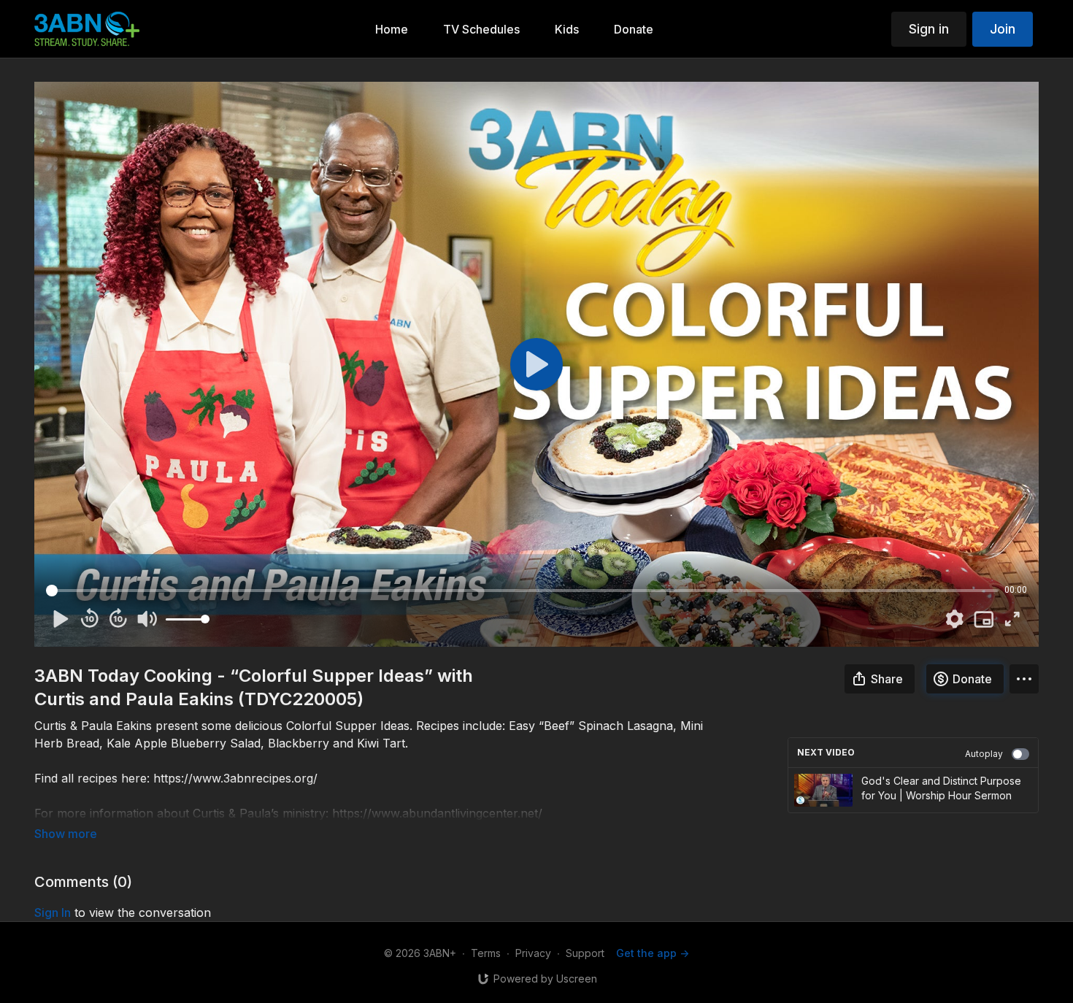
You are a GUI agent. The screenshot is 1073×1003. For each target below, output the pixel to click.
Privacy (533, 953)
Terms (486, 953)
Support (585, 953)
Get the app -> (652, 953)
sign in (52, 912)
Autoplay (984, 753)
